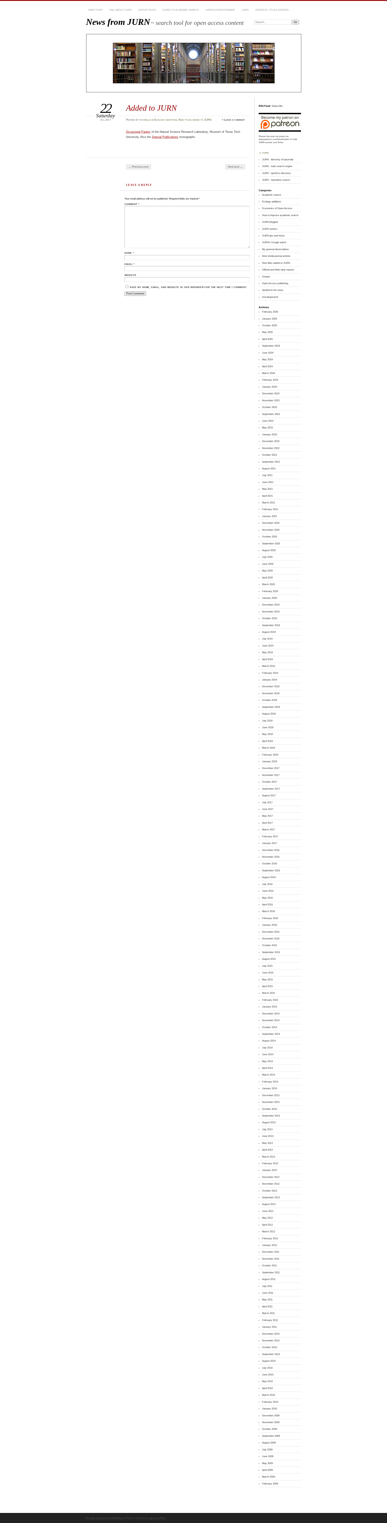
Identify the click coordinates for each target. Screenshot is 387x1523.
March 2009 (268, 1476)
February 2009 (270, 1483)
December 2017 (271, 768)
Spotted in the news (272, 290)
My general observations (275, 249)
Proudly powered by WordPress (105, 1518)
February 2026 (270, 311)
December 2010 (271, 1333)
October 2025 (269, 325)
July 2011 (267, 1286)
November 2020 (271, 529)
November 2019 (271, 611)
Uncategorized (270, 297)
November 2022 (271, 448)
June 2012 (267, 1211)
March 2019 (268, 666)
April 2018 (267, 741)
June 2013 (267, 1136)
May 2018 (267, 734)
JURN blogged (270, 222)
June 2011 (267, 1292)
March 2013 (268, 1156)
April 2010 (267, 1388)
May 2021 (267, 489)
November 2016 (271, 856)
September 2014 (271, 1034)
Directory (95, 10)
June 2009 (267, 1456)
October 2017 (269, 781)
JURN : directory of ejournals (278, 159)
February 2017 (270, 836)
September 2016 (271, 870)
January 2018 (269, 761)
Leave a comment (234, 119)
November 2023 (271, 400)
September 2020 (271, 543)
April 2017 (267, 822)
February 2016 (270, 918)
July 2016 (267, 884)
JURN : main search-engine (277, 166)
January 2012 (269, 1245)
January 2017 (269, 843)
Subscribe (277, 106)
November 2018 (271, 693)
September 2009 (271, 1436)
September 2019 (271, 625)
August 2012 (269, 1204)
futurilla (145, 119)
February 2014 (270, 1081)
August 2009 (269, 1442)
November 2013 (271, 1102)
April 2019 (267, 659)
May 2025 (267, 332)
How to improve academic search (280, 215)
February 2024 (270, 379)
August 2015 (269, 959)
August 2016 (269, 877)
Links (245, 10)
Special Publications (165, 137)
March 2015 (268, 993)
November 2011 (270, 1258)
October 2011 (269, 1265)
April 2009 (267, 1470)
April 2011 (267, 1306)
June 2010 (267, 1374)
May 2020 (267, 570)
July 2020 (267, 557)
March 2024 (268, 373)
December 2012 (271, 1177)
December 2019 (271, 604)
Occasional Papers (138, 131)
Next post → (235, 166)
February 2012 (270, 1238)
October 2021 (269, 454)
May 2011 (267, 1299)
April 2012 (267, 1224)
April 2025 (267, 339)
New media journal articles (276, 256)
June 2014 (267, 1054)
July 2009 (267, 1449)
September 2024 (271, 345)
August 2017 (269, 795)
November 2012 (271, 1183)
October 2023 (269, 407)
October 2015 (269, 945)
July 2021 (267, 475)
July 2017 (267, 802)
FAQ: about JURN (120, 10)
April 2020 (267, 577)
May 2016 (267, 897)
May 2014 (267, 1061)
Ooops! (266, 276)
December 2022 (271, 441)
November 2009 (271, 1422)
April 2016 (267, 904)
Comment (132, 204)
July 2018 (267, 720)
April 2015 (267, 986)
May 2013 (267, 1143)
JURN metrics (269, 229)
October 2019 (269, 618)
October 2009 (269, 1429)
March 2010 (268, 1395)
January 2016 (269, 925)
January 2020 (269, 598)
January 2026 (269, 318)
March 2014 (268, 1074)
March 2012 (268, 1231)
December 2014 (271, 1013)
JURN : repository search (276, 179)
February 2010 (270, 1402)
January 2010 (269, 1408)
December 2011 (270, 1251)
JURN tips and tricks (273, 235)
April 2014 (267, 1068)
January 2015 (269, 1006)
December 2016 (271, 850)
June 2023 (267, 420)
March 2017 (268, 829)
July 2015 (267, 965)
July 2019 (267, 638)
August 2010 (269, 1361)
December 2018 (271, 686)
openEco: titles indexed (272, 10)
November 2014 (271, 1020)
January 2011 (269, 1326)
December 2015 (271, 931)
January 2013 (269, 1170)
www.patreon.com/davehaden (274, 139)
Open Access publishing (275, 283)
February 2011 (270, 1320)
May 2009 (267, 1463)
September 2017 (271, 788)
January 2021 (269, 516)
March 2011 (268, 1313)
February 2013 (270, 1163)
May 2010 (267, 1381)
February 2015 (270, 1000)
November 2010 (271, 1340)
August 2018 (269, 713)
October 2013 (269, 1109)
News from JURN (118, 22)
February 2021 (270, 509)
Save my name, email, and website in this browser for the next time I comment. (188, 287)
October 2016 (269, 863)
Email (130, 264)
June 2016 (267, 890)
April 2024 (267, 366)
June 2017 (267, 809)
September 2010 (271, 1354)
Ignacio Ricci (158, 1518)
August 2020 (269, 550)
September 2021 (271, 461)
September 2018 (271, 707)
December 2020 (271, 523)
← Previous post (138, 166)
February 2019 (270, 673)
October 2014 (269, 1027)
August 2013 (269, 1122)
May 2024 (267, 359)
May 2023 (267, 427)
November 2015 (271, 938)
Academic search (271, 194)
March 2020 (268, 584)
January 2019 (269, 679)
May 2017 (267, 815)
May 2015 (267, 979)
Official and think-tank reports (278, 269)
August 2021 (269, 468)
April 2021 (267, 495)
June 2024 (267, 352)
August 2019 (269, 632)
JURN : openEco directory (276, 173)
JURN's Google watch (274, 242)
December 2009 (271, 1415)
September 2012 (271, 1197)
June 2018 (267, 727)
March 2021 (268, 502)
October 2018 (269, 700)
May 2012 (267, 1217)
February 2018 (270, 754)
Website (130, 275)
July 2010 (267, 1367)
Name (129, 253)
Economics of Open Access (277, 208)
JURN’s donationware (220, 10)
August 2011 (268, 1279)
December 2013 (271, 1095)
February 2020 (270, 591)
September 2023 (271, 414)
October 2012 (269, 1190)
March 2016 (268, 911)
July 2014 (267, 1047)
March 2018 (268, 747)
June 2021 (267, 482)
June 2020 (267, 564)
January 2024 (269, 386)
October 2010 (269, 1347)
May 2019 (267, 652)
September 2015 (271, 952)
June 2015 (267, 972)
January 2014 (269, 1088)
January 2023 (269, 434)
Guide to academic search (181, 10)
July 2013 (267, 1129)
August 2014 (269, 1040)
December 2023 (271, 393)
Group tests (147, 10)
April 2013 (267, 1149)
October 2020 (269, 536)
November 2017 (271, 775)
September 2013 (271, 1115)
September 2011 (271, 1272)
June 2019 (267, 645)
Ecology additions (165, 119)
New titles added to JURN (194, 119)
